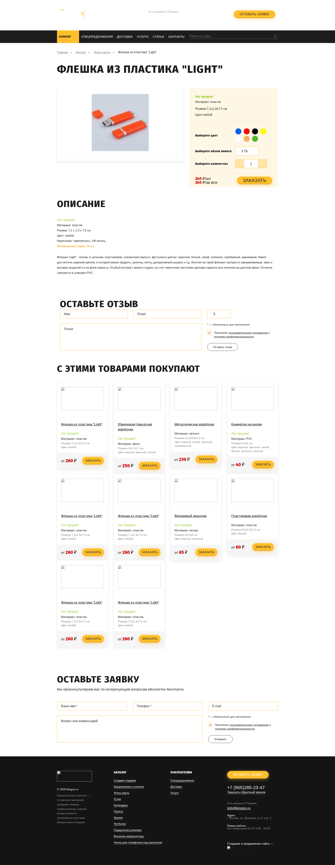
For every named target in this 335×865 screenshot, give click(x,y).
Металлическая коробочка (194, 424)
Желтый (263, 129)
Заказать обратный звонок (207, 16)
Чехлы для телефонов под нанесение (138, 842)
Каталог (65, 36)
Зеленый (255, 137)
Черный (255, 129)
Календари (121, 805)
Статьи (158, 36)
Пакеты (118, 811)
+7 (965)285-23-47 (206, 11)
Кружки (118, 817)
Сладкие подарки (125, 780)
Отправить (220, 739)
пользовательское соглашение (248, 332)
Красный (247, 129)
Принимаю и (242, 334)
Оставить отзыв (222, 347)
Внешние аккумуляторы (129, 836)
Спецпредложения (97, 36)
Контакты (176, 36)
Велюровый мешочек (190, 516)
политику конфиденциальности (234, 336)
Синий (238, 129)
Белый (238, 137)
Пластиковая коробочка (249, 516)
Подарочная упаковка (128, 830)
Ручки (117, 799)
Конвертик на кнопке (246, 424)
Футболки (120, 823)
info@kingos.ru (160, 17)
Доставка (125, 36)
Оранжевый (247, 137)
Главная (62, 52)
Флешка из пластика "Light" (81, 424)
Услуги (143, 36)
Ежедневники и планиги (129, 786)
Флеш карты (102, 52)
